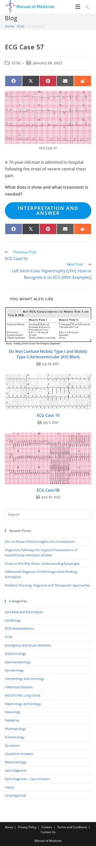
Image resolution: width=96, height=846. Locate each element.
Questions (12, 745)
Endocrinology (15, 653)
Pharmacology (15, 728)
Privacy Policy (27, 827)
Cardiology (13, 620)
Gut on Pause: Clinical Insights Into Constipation (40, 541)
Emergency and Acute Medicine (28, 645)
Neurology (12, 712)
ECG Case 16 (48, 415)
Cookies (46, 827)
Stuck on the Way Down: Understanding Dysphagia (42, 563)
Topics (9, 787)
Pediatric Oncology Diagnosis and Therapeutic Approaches (47, 585)
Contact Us (48, 832)
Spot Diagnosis (16, 770)
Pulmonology (15, 737)
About (9, 827)
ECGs (20, 26)
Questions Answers (19, 753)
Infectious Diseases (19, 687)
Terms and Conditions (72, 827)
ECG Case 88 (48, 490)
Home (9, 26)
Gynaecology (14, 670)
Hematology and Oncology (24, 678)
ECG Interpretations (19, 628)
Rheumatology (16, 762)
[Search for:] (86, 6)
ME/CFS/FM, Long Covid (22, 695)
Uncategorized (15, 795)
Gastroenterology (18, 662)
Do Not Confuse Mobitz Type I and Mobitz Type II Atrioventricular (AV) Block (48, 354)
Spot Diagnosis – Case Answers (27, 779)
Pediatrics (12, 720)
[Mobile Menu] (78, 6)
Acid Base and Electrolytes (24, 612)
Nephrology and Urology (23, 704)
